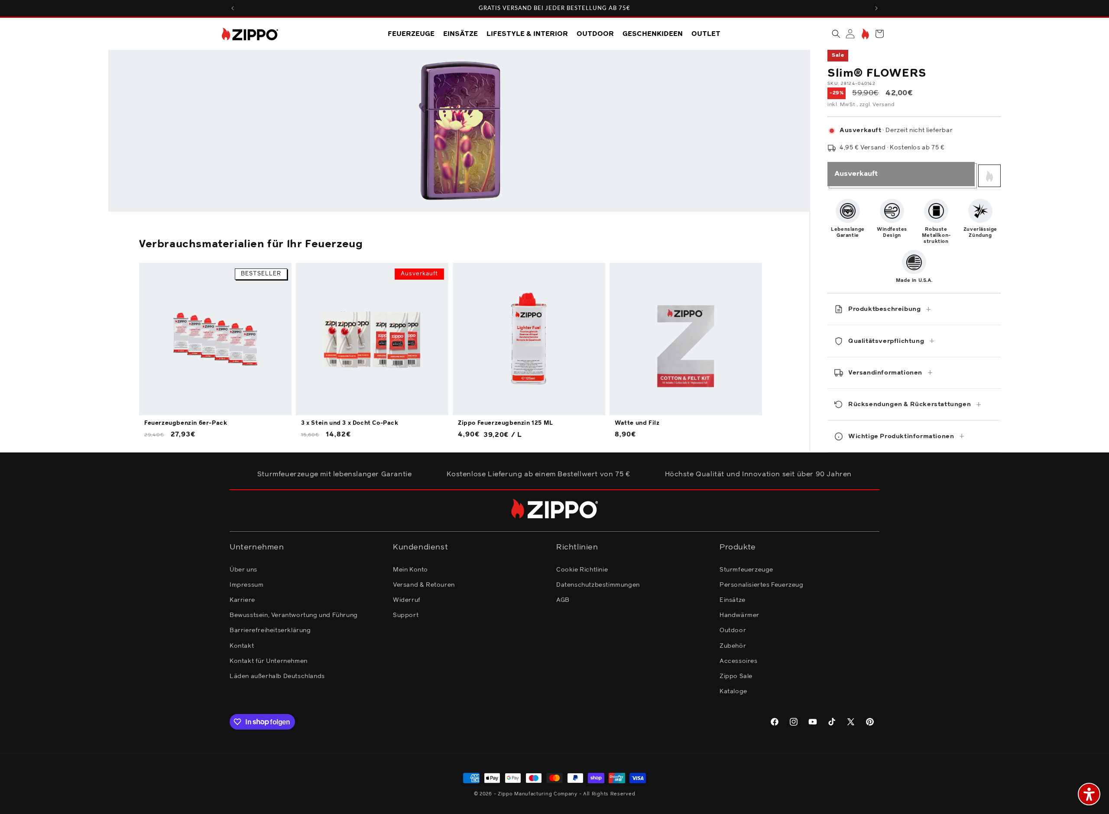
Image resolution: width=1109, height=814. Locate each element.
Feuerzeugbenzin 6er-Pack (185, 423)
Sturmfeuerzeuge (746, 569)
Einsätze (733, 600)
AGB (563, 600)
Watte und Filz (637, 423)
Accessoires (739, 661)
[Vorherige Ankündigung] (232, 8)
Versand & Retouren (424, 584)
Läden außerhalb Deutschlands (277, 676)
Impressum (246, 584)
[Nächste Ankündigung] (876, 8)
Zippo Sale (736, 676)
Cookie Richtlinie (582, 569)
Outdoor (733, 630)
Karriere (242, 600)
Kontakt (242, 646)
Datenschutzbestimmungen (598, 584)
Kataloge (733, 691)
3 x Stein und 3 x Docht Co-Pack (350, 423)
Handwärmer (739, 615)
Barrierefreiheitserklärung (270, 630)
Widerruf (407, 600)
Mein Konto (410, 569)
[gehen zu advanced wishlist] (864, 34)
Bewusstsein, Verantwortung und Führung (294, 615)
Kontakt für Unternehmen (269, 661)
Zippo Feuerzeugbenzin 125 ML (505, 423)
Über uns (243, 569)
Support (405, 615)
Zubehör (733, 646)
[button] (836, 33)
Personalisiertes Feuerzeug (762, 584)
